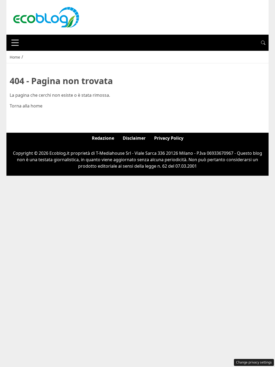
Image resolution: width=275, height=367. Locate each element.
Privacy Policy (168, 138)
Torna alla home (26, 106)
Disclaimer (134, 138)
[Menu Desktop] (15, 43)
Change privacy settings (254, 362)
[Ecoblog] (46, 17)
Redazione (103, 138)
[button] (263, 42)
